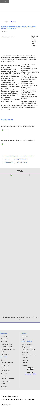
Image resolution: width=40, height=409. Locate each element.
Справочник (4, 336)
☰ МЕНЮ (4, 1)
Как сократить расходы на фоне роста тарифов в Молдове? (18, 140)
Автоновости (5, 381)
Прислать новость (27, 344)
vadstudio (28, 374)
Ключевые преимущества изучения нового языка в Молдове (18, 126)
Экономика (4, 368)
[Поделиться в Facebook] (23, 114)
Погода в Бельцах (6, 344)
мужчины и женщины (27, 156)
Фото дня (4, 341)
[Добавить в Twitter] (26, 114)
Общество (13, 21)
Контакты (25, 363)
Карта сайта (5, 354)
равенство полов (22, 162)
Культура (4, 373)
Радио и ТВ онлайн (7, 347)
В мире (3, 360)
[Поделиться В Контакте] (34, 114)
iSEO (34, 374)
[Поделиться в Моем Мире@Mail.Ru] (37, 114)
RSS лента (25, 336)
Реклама (24, 365)
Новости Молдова (7, 363)
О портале (25, 352)
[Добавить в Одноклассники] (31, 114)
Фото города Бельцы (28, 349)
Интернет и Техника (7, 378)
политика (6, 159)
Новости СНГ (5, 365)
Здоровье (4, 386)
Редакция (25, 357)
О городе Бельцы (27, 347)
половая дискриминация (20, 159)
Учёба (3, 352)
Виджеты (25, 339)
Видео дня (4, 339)
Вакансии (25, 360)
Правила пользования (29, 355)
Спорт (3, 384)
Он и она (4, 376)
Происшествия (5, 370)
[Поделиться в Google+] (28, 114)
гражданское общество (11, 156)
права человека (8, 162)
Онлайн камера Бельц (8, 349)
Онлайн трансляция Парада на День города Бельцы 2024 (20, 318)
